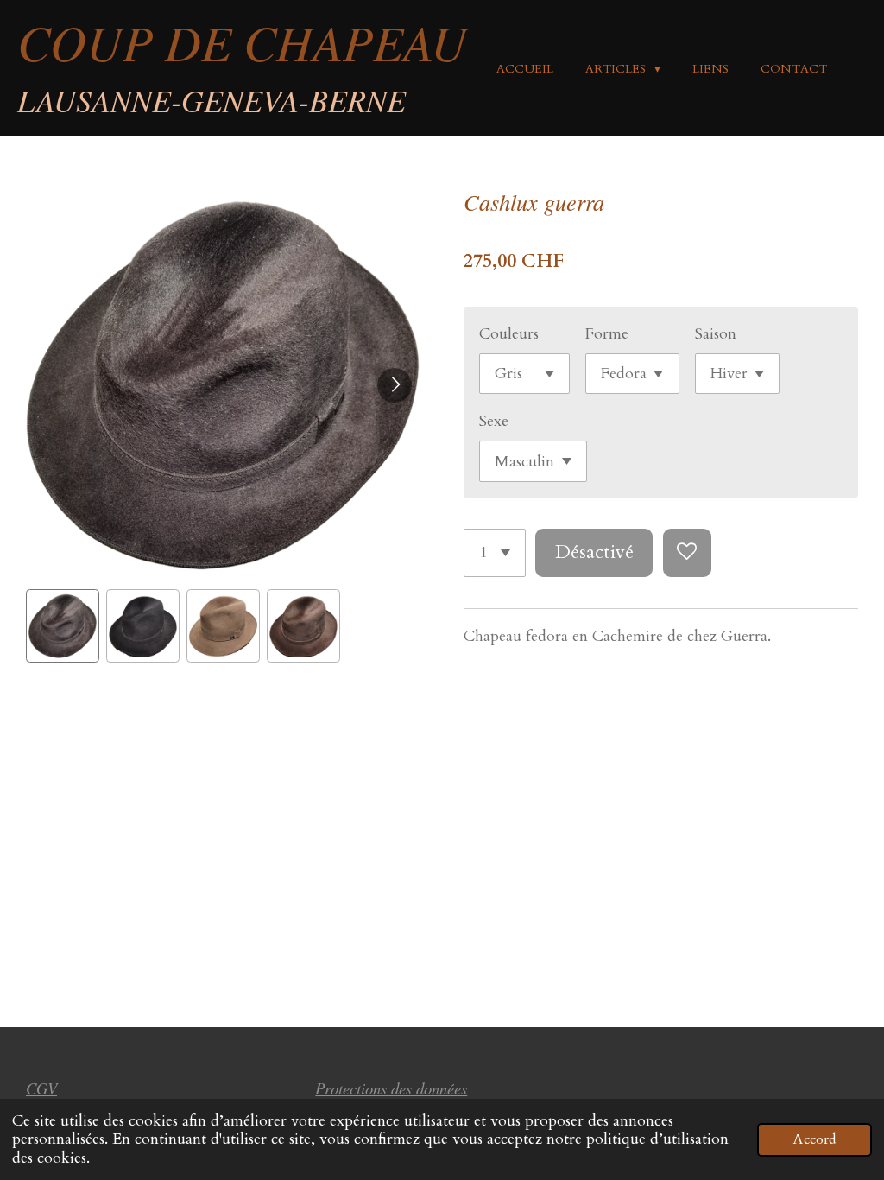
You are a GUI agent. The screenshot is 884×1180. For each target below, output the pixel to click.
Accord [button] (814, 1139)
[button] (62, 626)
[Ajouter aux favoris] (687, 553)
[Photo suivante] (394, 385)
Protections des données (391, 1088)
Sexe (493, 421)
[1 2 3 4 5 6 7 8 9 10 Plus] (495, 553)
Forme (606, 334)
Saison (715, 334)
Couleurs (509, 334)
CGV (41, 1088)
